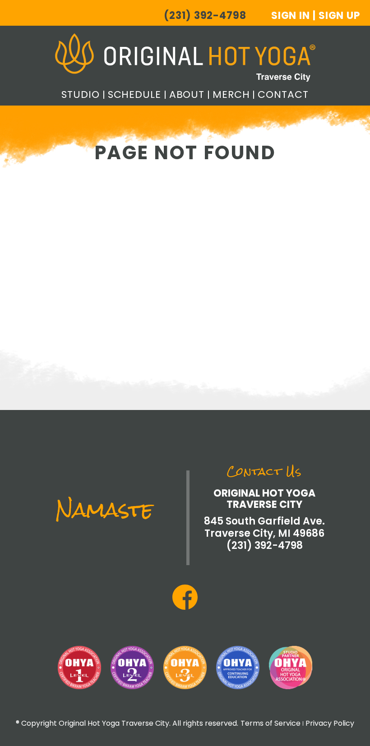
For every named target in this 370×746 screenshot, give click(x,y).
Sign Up (339, 16)
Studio (80, 94)
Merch (231, 94)
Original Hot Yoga (185, 57)
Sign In (290, 16)
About (186, 94)
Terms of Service (270, 723)
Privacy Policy (329, 723)
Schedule (134, 94)
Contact (283, 94)
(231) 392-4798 (205, 16)
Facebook (185, 597)
